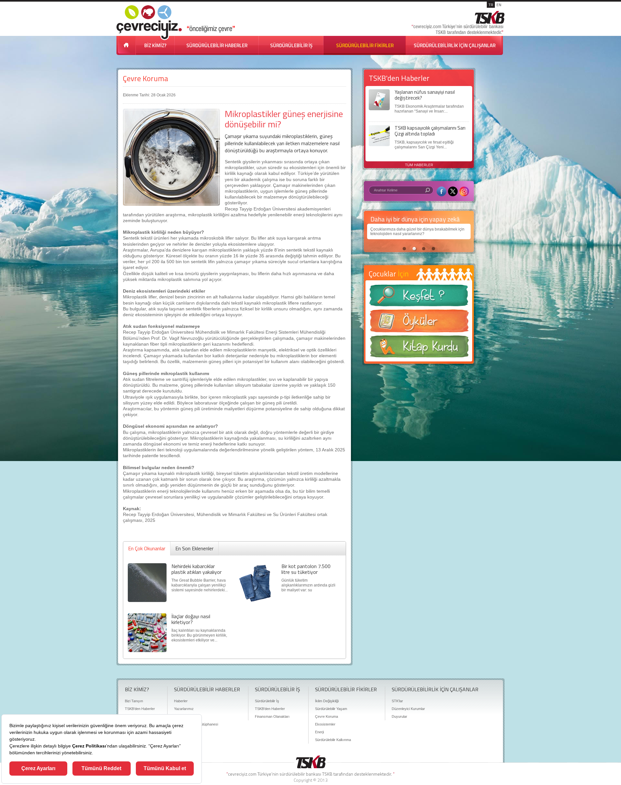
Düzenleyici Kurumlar (408, 709)
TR (490, 5)
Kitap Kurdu (418, 348)
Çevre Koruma (145, 78)
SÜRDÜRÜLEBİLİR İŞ (291, 45)
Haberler (181, 701)
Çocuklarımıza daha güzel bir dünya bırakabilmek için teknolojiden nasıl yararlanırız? (416, 231)
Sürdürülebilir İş (267, 701)
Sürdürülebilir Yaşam (331, 709)
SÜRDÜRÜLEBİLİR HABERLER (216, 45)
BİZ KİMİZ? (155, 45)
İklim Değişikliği (327, 701)
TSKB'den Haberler (140, 709)
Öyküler (418, 323)
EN (498, 5)
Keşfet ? (418, 297)
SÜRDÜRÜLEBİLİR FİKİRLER (365, 45)
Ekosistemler (325, 724)
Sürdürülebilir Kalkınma (333, 740)
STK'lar (397, 701)
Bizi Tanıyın (134, 701)
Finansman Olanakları (272, 716)
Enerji (319, 732)
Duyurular (399, 716)
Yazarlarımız (184, 709)
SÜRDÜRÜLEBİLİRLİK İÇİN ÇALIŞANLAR (455, 45)
